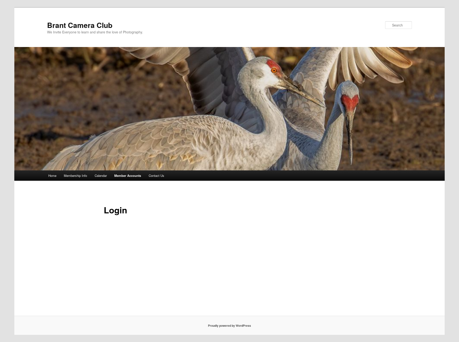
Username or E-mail (194, 230)
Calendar (101, 175)
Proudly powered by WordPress (229, 325)
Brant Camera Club (79, 25)
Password (186, 251)
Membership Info (75, 175)
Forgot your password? (230, 300)
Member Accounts (127, 175)
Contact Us (156, 175)
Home (52, 175)
